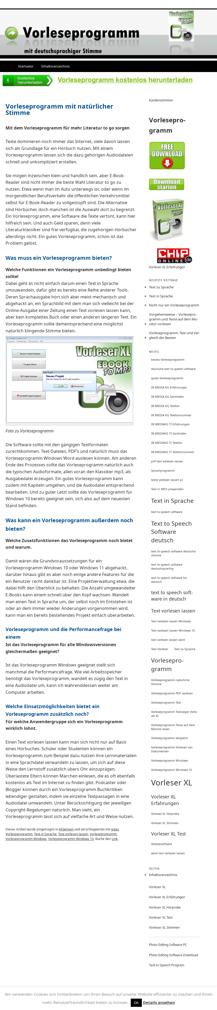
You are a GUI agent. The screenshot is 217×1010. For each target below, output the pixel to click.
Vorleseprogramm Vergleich (169, 738)
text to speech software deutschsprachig (166, 566)
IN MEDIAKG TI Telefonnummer (172, 452)
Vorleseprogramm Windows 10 (71, 839)
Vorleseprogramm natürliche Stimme (170, 682)
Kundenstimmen (161, 100)
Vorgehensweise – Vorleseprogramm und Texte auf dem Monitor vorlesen (173, 319)
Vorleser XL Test (168, 833)
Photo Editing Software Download (173, 955)
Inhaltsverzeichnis (55, 66)
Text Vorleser (159, 649)
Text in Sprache (45, 834)
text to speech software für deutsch (169, 580)
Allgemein (66, 829)
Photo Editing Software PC (168, 944)
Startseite (25, 66)
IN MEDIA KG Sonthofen (167, 397)
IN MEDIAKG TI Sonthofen (169, 433)
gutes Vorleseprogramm (167, 378)
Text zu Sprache (161, 287)
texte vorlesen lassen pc (167, 480)
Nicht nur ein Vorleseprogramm (174, 305)
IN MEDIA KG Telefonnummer (171, 415)
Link (114, 839)
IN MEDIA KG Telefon (165, 406)
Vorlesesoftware (161, 844)
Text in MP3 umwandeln (167, 489)
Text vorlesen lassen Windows (171, 621)
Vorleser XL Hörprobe (165, 814)
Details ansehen (159, 1002)
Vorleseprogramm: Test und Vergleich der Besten (174, 335)
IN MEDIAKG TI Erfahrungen (170, 424)
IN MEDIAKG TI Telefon (166, 443)
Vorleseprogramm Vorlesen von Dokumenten (172, 749)
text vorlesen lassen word (168, 640)
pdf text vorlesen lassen (167, 461)
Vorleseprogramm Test (166, 702)
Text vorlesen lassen (73, 834)
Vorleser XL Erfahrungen (167, 267)
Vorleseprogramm (103, 834)
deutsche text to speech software (173, 369)
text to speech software (166, 512)
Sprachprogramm (163, 470)
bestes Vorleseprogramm (167, 359)
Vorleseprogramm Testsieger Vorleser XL (174, 714)
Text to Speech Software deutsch (171, 531)
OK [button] (136, 1002)
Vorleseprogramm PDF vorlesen (172, 693)
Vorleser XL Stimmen (165, 823)
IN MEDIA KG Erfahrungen (169, 387)
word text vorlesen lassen (168, 853)
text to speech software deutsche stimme (173, 553)
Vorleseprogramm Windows (26, 839)
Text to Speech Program (166, 965)
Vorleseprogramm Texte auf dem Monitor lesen (173, 727)
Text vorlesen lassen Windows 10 (173, 630)
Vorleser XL (171, 782)
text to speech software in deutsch (172, 595)
